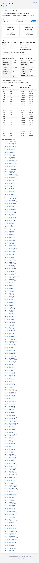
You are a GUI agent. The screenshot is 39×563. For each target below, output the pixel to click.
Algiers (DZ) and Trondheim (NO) (10, 401)
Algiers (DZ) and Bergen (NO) (9, 396)
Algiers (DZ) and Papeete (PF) (9, 530)
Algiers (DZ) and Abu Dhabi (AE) (10, 269)
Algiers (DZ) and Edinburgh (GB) (10, 457)
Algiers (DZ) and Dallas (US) (9, 482)
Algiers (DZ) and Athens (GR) (9, 355)
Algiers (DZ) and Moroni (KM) (9, 147)
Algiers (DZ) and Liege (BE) (9, 293)
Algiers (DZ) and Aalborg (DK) (9, 304)
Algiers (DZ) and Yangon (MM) (9, 246)
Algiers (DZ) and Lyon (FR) (9, 319)
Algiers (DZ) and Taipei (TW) (9, 266)
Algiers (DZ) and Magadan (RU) (10, 421)
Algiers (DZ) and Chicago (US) (9, 480)
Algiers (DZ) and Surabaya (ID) (10, 221)
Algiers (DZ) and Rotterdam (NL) (10, 392)
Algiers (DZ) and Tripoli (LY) (9, 158)
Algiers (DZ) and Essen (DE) (9, 342)
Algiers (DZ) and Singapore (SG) (10, 260)
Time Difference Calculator (7, 4)
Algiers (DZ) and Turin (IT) (9, 387)
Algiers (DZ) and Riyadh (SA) (9, 259)
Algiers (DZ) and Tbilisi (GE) (9, 206)
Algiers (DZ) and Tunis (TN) (9, 180)
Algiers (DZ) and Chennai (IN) (9, 211)
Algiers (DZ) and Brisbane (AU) (10, 496)
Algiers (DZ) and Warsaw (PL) (9, 407)
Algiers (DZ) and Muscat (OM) (9, 249)
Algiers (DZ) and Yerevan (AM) (10, 189)
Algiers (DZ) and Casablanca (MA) (10, 165)
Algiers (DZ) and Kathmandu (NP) (10, 248)
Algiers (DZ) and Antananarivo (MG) (11, 160)
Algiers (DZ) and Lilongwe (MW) (10, 161)
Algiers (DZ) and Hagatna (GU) (10, 503)
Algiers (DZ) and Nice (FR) (9, 325)
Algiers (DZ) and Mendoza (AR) (10, 534)
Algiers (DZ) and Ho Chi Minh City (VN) (11, 276)
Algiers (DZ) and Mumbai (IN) (9, 215)
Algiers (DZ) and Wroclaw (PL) (9, 409)
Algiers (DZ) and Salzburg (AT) (10, 283)
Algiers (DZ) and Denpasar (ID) (10, 218)
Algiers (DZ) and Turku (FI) (9, 314)
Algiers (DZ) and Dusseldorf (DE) (10, 341)
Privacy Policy (28, 556)
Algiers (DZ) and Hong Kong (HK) (10, 208)
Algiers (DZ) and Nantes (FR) (9, 324)
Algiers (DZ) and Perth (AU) (9, 499)
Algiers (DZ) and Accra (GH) (9, 155)
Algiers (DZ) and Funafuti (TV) (9, 526)
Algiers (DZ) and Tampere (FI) (9, 313)
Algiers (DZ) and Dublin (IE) (9, 370)
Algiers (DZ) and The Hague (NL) (10, 393)
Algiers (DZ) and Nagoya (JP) (9, 229)
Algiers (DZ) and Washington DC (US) (11, 492)
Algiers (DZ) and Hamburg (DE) (10, 345)
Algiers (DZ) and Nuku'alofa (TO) (10, 525)
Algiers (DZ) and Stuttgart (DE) (10, 353)
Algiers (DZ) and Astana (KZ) (9, 237)
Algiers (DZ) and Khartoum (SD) (10, 177)
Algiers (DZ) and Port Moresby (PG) (11, 520)
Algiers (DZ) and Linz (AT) (9, 282)
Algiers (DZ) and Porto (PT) (9, 413)
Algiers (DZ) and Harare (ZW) (9, 185)
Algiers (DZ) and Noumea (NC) (10, 509)
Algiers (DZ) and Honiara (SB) (9, 523)
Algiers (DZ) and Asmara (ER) (9, 152)
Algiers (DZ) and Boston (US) (9, 478)
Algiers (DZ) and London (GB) (9, 463)
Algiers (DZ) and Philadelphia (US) (10, 488)
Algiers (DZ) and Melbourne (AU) (10, 497)
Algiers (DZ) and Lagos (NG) (9, 171)
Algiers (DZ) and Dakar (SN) (9, 172)
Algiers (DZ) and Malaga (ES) (9, 429)
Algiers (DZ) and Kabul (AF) (9, 188)
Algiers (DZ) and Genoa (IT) (9, 379)
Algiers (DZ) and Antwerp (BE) (9, 287)
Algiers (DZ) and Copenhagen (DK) (10, 307)
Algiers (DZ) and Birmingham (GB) (10, 455)
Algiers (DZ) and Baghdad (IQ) (9, 225)
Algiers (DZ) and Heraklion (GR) (10, 356)
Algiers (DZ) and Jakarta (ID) (9, 220)
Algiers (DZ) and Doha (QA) (9, 256)
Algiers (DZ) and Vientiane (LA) (10, 240)
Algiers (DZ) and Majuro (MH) (9, 506)
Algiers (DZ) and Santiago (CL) (10, 542)
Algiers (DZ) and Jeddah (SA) (9, 257)
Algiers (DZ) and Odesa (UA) (9, 454)
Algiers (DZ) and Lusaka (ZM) (9, 183)
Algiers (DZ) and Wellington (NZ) (10, 514)
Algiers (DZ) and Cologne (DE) (10, 336)
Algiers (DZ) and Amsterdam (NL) (10, 390)
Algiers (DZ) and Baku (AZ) (9, 191)
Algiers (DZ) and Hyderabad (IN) (10, 212)
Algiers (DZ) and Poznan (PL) (9, 406)
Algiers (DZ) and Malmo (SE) (9, 435)
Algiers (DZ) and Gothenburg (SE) (10, 434)
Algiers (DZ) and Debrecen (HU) (10, 362)
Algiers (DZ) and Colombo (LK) (10, 263)
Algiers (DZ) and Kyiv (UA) (9, 452)
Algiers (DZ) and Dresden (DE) (9, 339)
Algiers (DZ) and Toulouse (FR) (10, 331)
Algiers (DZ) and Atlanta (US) (9, 477)
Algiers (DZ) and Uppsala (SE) (9, 438)
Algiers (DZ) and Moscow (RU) (10, 415)
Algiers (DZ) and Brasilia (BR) (9, 536)
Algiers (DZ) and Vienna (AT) (9, 285)
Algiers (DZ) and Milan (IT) (9, 381)
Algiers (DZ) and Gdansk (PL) (9, 403)
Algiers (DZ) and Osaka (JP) (9, 231)
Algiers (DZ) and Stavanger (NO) (10, 400)
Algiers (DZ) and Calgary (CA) (9, 466)
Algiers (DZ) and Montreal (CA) (10, 468)
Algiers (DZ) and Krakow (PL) (9, 404)
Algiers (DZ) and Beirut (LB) (9, 242)
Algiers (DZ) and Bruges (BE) (9, 288)
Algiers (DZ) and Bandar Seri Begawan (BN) (11, 196)
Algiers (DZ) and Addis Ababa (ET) (10, 154)
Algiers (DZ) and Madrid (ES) (9, 427)
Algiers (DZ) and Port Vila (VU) (10, 528)
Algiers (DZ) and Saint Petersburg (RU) (11, 417)
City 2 (18, 19)
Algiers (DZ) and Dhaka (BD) (9, 194)
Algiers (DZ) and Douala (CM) (9, 144)
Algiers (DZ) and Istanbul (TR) (9, 449)
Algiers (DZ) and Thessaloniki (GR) (10, 359)
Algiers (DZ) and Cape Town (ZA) (10, 174)
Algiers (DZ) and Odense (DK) (9, 308)
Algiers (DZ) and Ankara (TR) (9, 448)
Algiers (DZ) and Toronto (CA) (9, 471)
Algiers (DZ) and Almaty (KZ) (9, 235)
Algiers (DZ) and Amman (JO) (9, 234)
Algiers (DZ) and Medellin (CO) (10, 548)
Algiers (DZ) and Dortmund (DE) (10, 338)
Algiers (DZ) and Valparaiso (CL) (10, 544)
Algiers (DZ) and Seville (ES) (9, 431)
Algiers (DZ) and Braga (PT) (9, 410)
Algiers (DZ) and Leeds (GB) (9, 460)
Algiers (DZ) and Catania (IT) (9, 376)
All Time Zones (35, 2)
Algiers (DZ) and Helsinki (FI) (9, 310)
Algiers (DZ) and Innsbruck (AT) (10, 280)
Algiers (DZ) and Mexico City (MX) (10, 474)
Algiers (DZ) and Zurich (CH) (9, 446)
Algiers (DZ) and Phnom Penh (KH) (10, 198)
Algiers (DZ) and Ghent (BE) (9, 291)
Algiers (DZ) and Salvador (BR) (10, 539)
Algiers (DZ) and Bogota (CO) (9, 545)
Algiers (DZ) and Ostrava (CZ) (9, 299)
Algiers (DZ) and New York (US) (10, 486)
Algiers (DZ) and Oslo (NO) (9, 398)
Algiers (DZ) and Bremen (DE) (9, 335)
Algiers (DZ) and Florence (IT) (9, 378)
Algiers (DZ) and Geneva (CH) (9, 443)
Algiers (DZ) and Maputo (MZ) (9, 168)
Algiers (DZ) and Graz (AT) (9, 279)
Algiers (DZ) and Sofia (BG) (9, 296)
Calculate (34, 21)
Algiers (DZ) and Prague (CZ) (9, 302)
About (24, 556)
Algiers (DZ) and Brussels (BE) (9, 290)
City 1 (3, 19)
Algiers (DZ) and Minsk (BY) (9, 294)
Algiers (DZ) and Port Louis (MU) (10, 163)
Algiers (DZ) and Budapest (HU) (10, 361)
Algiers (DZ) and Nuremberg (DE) (10, 352)
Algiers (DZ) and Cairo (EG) (9, 151)
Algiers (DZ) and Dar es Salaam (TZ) (11, 178)
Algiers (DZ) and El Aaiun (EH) (9, 186)
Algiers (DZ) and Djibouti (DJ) (9, 149)
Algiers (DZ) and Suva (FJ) (9, 502)
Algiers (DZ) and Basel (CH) (9, 440)
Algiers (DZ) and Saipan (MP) (9, 517)
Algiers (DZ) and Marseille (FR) (10, 321)
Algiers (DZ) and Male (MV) (9, 243)
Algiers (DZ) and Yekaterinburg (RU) (11, 423)
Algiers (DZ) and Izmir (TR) (9, 451)
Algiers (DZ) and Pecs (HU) (9, 364)
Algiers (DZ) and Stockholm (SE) (10, 437)
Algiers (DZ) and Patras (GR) (9, 358)
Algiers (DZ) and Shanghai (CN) (10, 203)
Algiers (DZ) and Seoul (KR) (9, 262)
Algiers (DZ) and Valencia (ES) (9, 432)
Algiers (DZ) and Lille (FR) (9, 317)
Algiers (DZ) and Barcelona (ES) (10, 424)
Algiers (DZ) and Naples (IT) (9, 383)
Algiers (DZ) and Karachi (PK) (9, 251)
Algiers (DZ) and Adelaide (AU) (10, 494)
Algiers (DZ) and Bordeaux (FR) (10, 316)
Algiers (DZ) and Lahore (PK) (9, 252)
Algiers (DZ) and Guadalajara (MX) (10, 472)
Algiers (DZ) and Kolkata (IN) (9, 214)
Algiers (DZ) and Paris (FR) (9, 327)
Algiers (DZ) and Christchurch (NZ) (10, 513)
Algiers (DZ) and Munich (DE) (9, 350)
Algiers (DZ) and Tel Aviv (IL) (9, 228)
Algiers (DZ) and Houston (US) (10, 483)
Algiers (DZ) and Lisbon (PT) (9, 412)
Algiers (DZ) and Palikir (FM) (9, 508)
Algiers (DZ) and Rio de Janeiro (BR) (11, 537)
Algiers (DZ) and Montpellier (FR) (10, 322)
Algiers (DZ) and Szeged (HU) (9, 365)
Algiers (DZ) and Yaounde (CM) (10, 146)
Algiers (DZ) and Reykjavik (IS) (10, 367)
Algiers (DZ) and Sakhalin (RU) (9, 418)
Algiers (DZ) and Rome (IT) (9, 386)
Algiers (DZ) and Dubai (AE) (9, 271)
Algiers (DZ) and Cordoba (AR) (10, 533)
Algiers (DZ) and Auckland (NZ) (10, 511)
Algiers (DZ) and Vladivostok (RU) (10, 420)
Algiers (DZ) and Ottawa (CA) (9, 469)
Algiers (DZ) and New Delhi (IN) (10, 217)
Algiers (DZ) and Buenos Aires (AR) (10, 531)
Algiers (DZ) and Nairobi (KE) (9, 157)
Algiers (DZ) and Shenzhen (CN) (10, 204)
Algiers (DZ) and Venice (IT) (9, 389)
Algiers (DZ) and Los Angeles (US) (10, 485)
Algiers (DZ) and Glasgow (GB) (10, 458)
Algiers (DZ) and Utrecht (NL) (9, 395)
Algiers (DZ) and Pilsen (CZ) (9, 300)
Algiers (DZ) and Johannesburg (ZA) (11, 175)
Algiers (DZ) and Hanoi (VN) (9, 274)
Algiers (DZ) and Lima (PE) (9, 550)
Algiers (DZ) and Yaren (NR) (9, 516)
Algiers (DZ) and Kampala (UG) (10, 182)
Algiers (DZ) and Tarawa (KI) (9, 505)
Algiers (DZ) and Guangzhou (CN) (10, 201)
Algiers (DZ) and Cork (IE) (9, 369)
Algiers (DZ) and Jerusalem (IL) (10, 226)
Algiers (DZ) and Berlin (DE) (9, 333)
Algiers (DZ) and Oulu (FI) (9, 311)
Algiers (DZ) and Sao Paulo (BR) (10, 540)
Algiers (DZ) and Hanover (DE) (10, 347)
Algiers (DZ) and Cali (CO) (9, 547)
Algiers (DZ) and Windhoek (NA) (10, 169)
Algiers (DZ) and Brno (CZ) (9, 297)
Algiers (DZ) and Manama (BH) (10, 192)
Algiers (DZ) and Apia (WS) (9, 522)
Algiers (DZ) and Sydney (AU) (9, 500)
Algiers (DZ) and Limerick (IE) (9, 373)
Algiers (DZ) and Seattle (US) (9, 491)
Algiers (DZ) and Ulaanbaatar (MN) (10, 245)
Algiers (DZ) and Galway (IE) (9, 372)
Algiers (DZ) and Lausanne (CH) (10, 444)
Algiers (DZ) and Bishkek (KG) (9, 239)
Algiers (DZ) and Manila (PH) (9, 254)
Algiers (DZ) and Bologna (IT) (9, 375)
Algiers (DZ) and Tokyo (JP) (9, 232)
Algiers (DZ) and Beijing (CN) (9, 200)
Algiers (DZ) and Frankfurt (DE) (10, 344)
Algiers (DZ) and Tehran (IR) (9, 223)
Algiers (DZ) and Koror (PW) (9, 519)
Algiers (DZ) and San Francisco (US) (11, 489)
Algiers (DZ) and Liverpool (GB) (10, 461)
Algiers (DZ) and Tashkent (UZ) (10, 273)
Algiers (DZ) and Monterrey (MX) (10, 475)
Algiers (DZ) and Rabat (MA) (9, 166)
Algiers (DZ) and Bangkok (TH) (10, 268)
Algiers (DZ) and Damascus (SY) (10, 265)
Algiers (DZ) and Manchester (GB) (10, 465)
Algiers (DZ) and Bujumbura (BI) (10, 143)
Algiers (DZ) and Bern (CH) (9, 441)
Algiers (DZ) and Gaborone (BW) (10, 141)
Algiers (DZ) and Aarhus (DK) (9, 305)
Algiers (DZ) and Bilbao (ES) (9, 426)
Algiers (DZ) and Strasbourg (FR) (10, 330)
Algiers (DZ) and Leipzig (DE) (9, 348)
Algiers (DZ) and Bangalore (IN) (10, 209)
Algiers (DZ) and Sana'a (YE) (9, 277)
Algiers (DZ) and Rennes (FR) (9, 328)
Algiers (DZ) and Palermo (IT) (9, 384)
